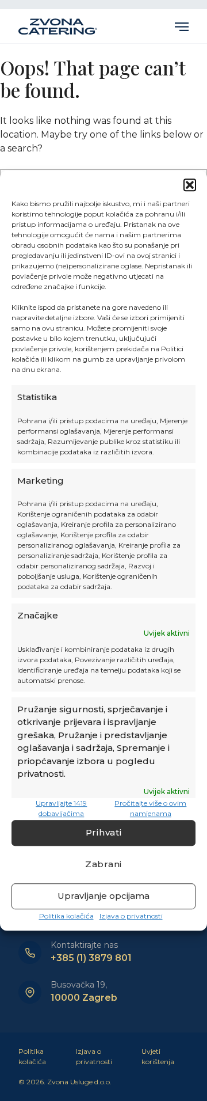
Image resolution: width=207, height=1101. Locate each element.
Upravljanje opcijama (103, 895)
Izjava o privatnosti (131, 916)
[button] (189, 185)
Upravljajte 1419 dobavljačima (61, 808)
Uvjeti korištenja (157, 1056)
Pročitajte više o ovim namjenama (150, 808)
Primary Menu (182, 26)
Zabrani (103, 864)
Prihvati (104, 832)
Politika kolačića (66, 916)
